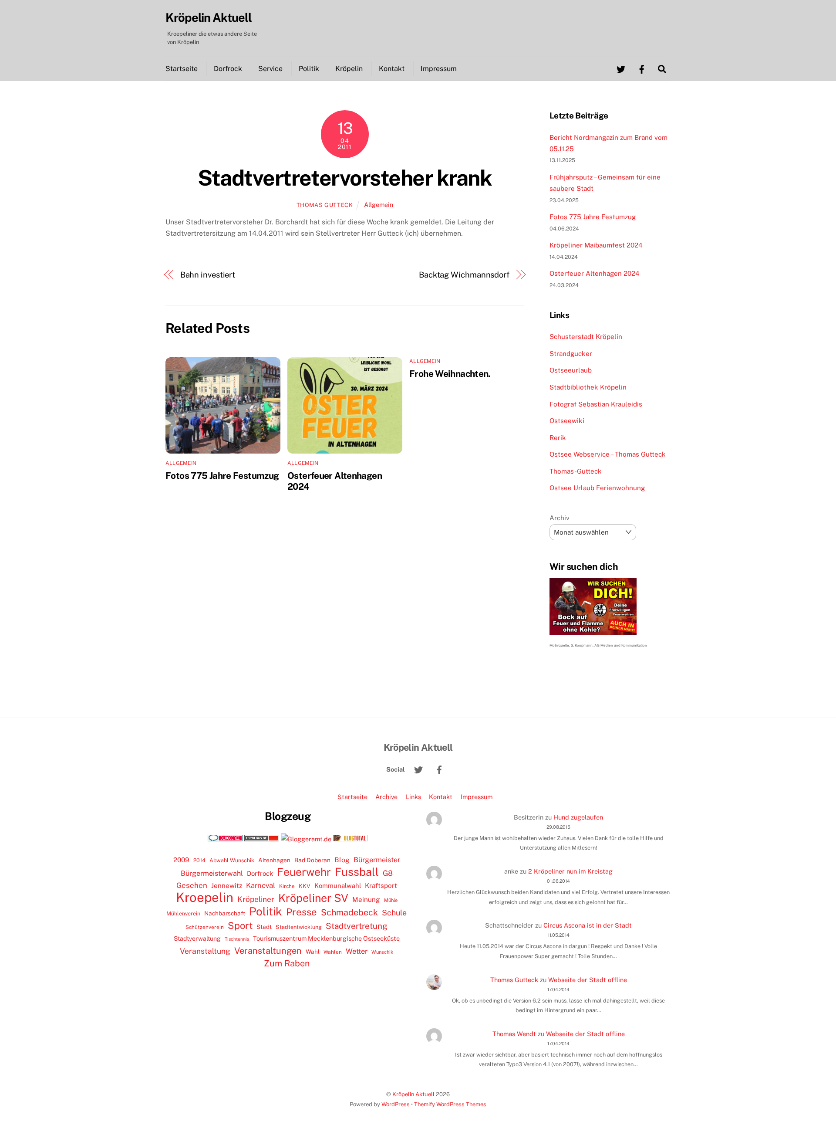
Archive (386, 796)
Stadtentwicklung (299, 927)
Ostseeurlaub (570, 370)
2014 (199, 860)
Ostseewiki (566, 420)
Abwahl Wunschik (231, 860)
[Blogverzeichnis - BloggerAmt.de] (306, 839)
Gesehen (191, 885)
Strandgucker (570, 353)
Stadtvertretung (357, 926)
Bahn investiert (208, 274)
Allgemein (378, 204)
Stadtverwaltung (197, 938)
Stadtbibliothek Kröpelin (588, 387)
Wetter (356, 951)
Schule (394, 912)
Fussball (357, 872)
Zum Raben (287, 963)
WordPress (395, 1104)
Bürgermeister (377, 860)
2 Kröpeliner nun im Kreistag (570, 871)
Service (270, 68)
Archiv (559, 518)
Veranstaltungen (268, 950)
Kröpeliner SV (313, 898)
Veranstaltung (205, 950)
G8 (388, 873)
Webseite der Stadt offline (587, 979)
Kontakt (392, 68)
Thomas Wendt (514, 1033)
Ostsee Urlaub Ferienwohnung (597, 487)
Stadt (264, 926)
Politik (309, 68)
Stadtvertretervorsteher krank (345, 177)
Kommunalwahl (337, 885)
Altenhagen (274, 860)
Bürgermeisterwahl (212, 873)
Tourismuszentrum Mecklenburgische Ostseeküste (326, 938)
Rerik (557, 437)
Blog (342, 860)
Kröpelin (349, 68)
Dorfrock (228, 68)
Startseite (181, 68)
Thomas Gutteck (325, 205)
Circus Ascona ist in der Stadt (587, 925)
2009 (181, 860)
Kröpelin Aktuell (413, 1094)
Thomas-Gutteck (575, 471)
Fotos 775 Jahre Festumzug (222, 475)
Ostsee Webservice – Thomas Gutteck (607, 454)
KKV (304, 886)
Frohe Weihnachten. (450, 373)
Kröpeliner (255, 899)
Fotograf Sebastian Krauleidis (595, 404)
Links (413, 796)
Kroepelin (204, 897)
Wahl (313, 951)
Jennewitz (226, 885)
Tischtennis (237, 939)
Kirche (287, 886)
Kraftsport (381, 885)
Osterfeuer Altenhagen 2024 (594, 273)
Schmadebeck (349, 912)
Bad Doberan (312, 860)
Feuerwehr (304, 872)
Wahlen (333, 952)
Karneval (260, 885)
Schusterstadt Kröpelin (585, 336)
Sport (240, 925)
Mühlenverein (183, 913)
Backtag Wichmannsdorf (464, 274)
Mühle (391, 900)
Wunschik (382, 952)
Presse (301, 912)
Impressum (439, 68)
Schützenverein (204, 927)
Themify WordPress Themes (450, 1104)
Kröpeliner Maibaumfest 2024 (596, 245)
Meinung (366, 899)
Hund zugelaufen (578, 817)
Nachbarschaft (224, 913)
